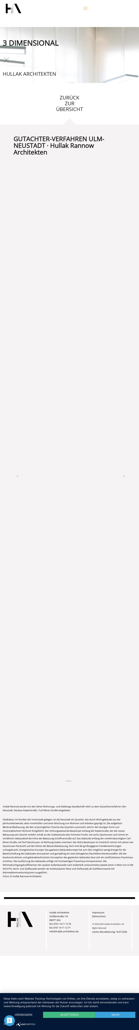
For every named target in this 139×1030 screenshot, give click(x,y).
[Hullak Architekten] (13, 8)
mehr (115, 1014)
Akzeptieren (69, 1014)
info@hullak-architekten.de (64, 931)
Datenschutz (99, 916)
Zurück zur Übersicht (69, 103)
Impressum (98, 912)
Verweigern (23, 1014)
